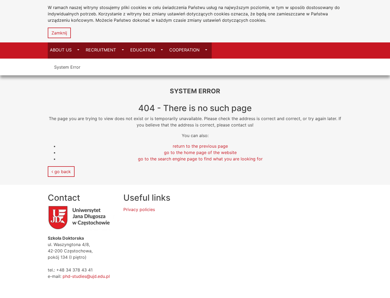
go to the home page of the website (200, 152)
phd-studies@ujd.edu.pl (86, 276)
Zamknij (59, 33)
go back (62, 171)
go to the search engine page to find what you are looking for (200, 158)
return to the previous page (200, 146)
